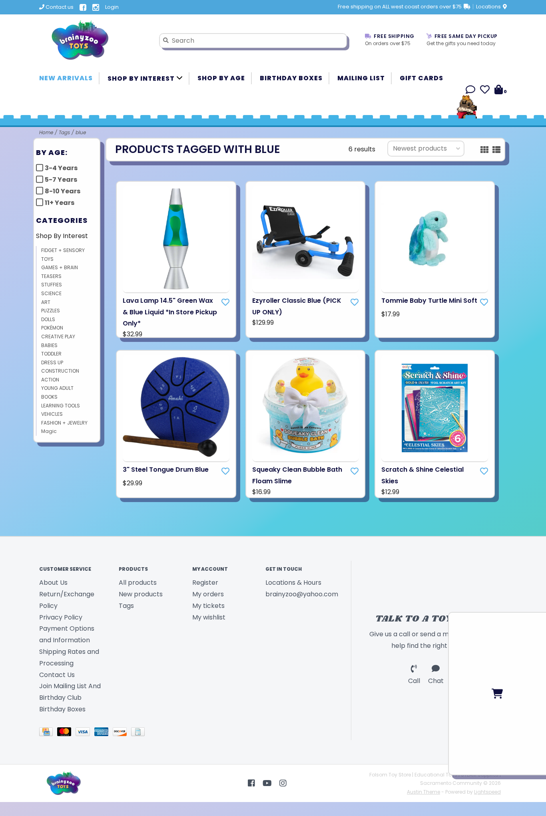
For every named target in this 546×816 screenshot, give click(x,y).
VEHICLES (52, 414)
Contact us (59, 7)
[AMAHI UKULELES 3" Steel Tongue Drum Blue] (176, 408)
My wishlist (208, 617)
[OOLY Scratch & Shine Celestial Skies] (434, 408)
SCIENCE (51, 293)
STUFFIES (51, 284)
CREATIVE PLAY (58, 336)
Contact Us (57, 674)
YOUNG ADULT (57, 388)
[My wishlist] (485, 90)
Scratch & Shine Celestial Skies (422, 475)
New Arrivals (66, 78)
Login (112, 7)
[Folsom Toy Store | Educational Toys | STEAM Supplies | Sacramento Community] (93, 40)
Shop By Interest (142, 78)
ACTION (50, 379)
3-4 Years (61, 168)
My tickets (208, 605)
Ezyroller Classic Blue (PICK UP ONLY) (296, 306)
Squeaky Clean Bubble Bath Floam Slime (297, 475)
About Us (53, 582)
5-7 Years (61, 179)
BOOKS (49, 396)
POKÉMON (52, 327)
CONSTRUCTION (60, 370)
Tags (64, 132)
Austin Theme (423, 791)
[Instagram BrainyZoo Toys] (283, 783)
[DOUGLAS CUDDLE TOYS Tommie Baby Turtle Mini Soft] (434, 239)
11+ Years (59, 202)
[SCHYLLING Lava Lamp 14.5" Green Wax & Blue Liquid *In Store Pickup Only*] (176, 239)
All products (138, 582)
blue (81, 132)
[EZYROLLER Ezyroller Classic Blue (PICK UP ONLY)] (305, 239)
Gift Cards (421, 78)
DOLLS (48, 319)
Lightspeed (487, 791)
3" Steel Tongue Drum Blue (166, 469)
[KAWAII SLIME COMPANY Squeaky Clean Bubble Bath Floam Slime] (305, 408)
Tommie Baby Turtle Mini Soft (429, 300)
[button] (470, 90)
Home (46, 132)
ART (45, 302)
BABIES (49, 345)
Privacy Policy (60, 617)
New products (141, 594)
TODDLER (51, 353)
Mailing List (361, 78)
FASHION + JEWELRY (64, 422)
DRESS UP (52, 362)
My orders (208, 594)
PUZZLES (50, 310)
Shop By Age (221, 78)
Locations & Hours (293, 582)
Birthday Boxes (291, 78)
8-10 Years (62, 191)
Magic (49, 431)
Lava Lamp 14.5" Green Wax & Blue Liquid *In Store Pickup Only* (170, 312)
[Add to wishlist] (225, 302)
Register (205, 582)
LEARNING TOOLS (60, 405)
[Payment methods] (48, 733)
